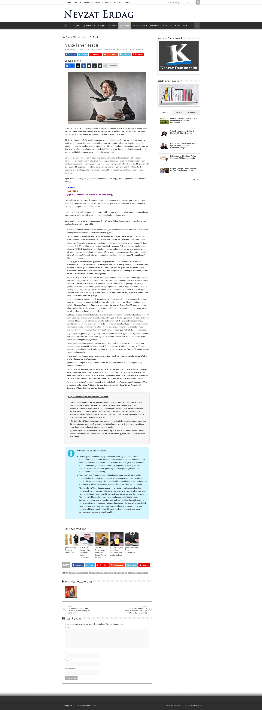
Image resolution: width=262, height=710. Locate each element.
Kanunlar (89, 26)
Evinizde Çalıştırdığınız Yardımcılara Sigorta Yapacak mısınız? (101, 552)
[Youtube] (179, 2)
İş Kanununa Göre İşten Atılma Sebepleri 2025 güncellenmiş (183, 157)
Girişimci (125, 26)
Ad (66, 652)
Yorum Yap (123, 50)
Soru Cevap (118, 2)
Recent (179, 112)
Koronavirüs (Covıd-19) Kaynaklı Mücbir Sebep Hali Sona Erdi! (79, 610)
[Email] (89, 65)
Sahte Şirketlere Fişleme (101, 573)
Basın (107, 2)
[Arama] (198, 2)
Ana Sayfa (67, 2)
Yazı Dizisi (181, 26)
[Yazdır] (94, 65)
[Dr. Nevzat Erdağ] (131, 13)
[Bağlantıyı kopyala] (100, 65)
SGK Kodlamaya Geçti (138, 573)
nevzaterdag (71, 50)
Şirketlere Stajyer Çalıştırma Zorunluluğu (71, 550)
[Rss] (168, 2)
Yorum (68, 627)
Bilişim (76, 26)
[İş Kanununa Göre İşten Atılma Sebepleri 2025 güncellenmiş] (164, 158)
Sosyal (167, 26)
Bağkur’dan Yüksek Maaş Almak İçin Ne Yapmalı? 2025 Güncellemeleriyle (183, 146)
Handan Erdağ (196, 706)
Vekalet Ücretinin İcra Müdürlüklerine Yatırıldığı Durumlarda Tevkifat (136, 610)
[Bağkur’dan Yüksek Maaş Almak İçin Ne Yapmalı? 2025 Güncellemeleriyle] (164, 146)
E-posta (68, 660)
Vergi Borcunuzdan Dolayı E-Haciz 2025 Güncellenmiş (182, 132)
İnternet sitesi (70, 669)
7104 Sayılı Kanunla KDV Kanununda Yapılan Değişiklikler (85, 552)
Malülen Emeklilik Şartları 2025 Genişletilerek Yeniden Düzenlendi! (183, 120)
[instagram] (181, 2)
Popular (164, 112)
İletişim (127, 2)
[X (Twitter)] (78, 65)
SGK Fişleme (121, 573)
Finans (155, 26)
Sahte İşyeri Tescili (79, 573)
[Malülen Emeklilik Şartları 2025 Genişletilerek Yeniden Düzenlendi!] (164, 121)
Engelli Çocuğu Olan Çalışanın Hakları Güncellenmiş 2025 (183, 170)
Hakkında (77, 2)
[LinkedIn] (176, 2)
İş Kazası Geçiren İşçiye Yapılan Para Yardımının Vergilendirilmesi (116, 551)
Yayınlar (98, 2)
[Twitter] (173, 2)
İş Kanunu (104, 50)
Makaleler (87, 2)
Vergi (102, 26)
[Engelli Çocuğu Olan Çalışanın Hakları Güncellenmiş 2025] (164, 170)
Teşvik (113, 26)
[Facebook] (171, 2)
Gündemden (140, 26)
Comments (192, 112)
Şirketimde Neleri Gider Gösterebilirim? (131, 550)
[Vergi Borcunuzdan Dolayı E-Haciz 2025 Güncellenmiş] (164, 133)
